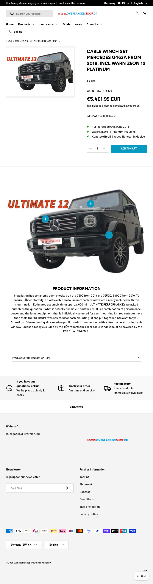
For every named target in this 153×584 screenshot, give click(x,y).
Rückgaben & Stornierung (23, 433)
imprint (84, 476)
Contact (84, 491)
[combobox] (29, 13)
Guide (67, 24)
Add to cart (129, 148)
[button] (145, 13)
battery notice (88, 514)
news (78, 24)
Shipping (107, 105)
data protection (89, 506)
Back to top (76, 406)
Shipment (85, 484)
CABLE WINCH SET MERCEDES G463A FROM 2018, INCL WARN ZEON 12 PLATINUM (37, 41)
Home (10, 24)
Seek (144, 570)
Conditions (86, 499)
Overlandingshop (22, 562)
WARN (90, 90)
